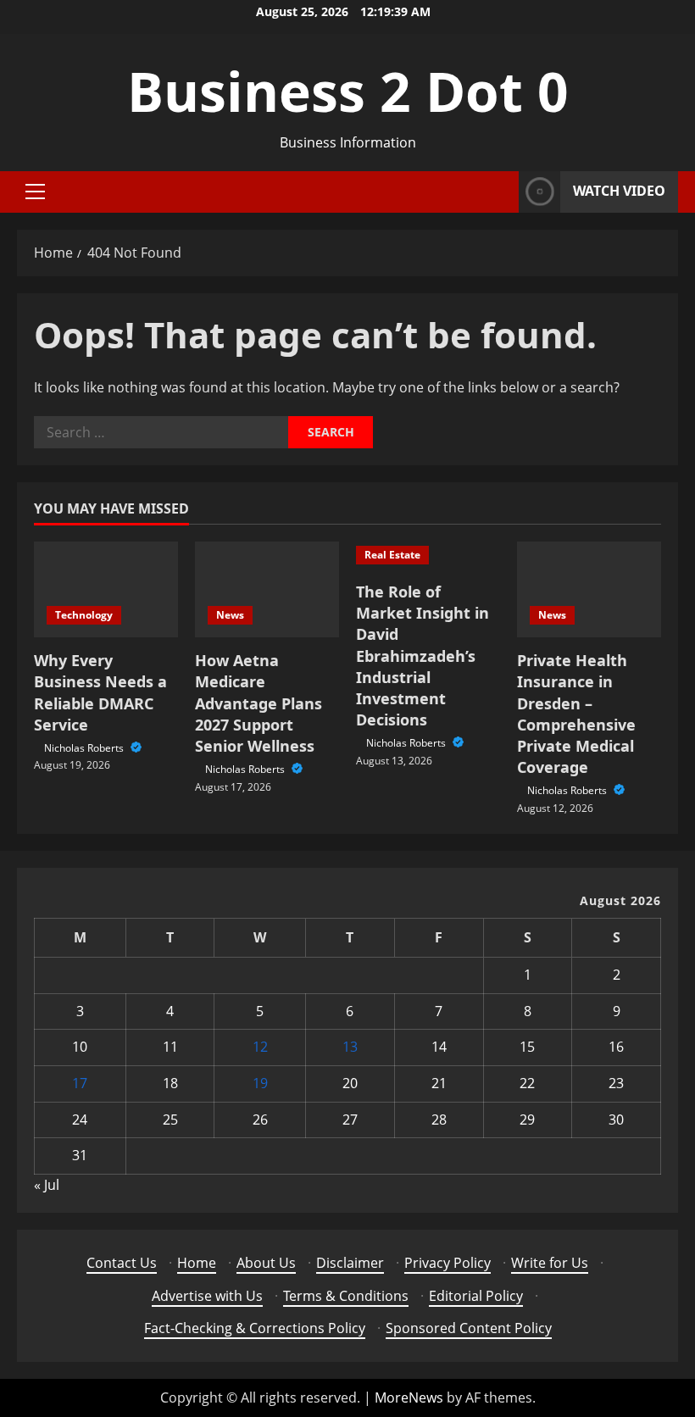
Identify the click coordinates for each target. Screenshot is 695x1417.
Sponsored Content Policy (469, 1328)
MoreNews (409, 1397)
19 (260, 1083)
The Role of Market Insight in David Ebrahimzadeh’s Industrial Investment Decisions (422, 655)
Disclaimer (350, 1262)
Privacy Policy (447, 1262)
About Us (266, 1262)
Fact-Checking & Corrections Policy (254, 1328)
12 (260, 1046)
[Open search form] (501, 191)
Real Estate (392, 554)
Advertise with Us (207, 1295)
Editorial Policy (476, 1295)
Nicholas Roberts (85, 748)
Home (196, 1262)
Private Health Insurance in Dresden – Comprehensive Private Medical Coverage (576, 713)
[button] (35, 191)
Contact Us (121, 1262)
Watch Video (619, 190)
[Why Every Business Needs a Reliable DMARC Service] (106, 589)
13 (350, 1046)
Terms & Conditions (346, 1295)
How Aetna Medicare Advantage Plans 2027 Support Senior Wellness (258, 703)
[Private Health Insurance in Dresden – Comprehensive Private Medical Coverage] (589, 589)
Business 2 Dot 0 (348, 91)
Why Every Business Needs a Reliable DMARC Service (100, 692)
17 (79, 1083)
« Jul (46, 1184)
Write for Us (549, 1262)
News (230, 615)
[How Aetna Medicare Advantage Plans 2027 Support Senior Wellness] (267, 589)
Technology (84, 615)
